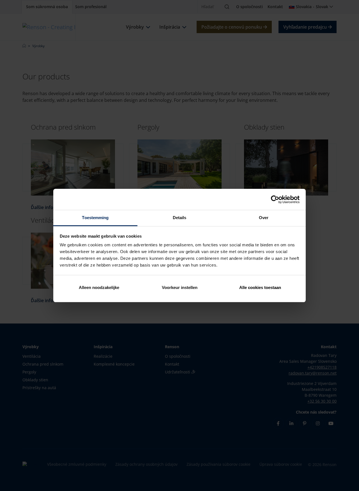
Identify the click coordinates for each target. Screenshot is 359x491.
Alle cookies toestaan (260, 287)
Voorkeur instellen (179, 287)
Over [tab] (263, 217)
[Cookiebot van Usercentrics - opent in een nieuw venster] (275, 199)
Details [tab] (180, 217)
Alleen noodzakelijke (99, 287)
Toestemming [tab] (95, 217)
